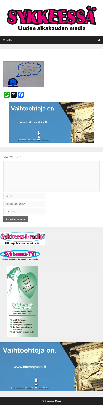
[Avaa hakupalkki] (99, 40)
